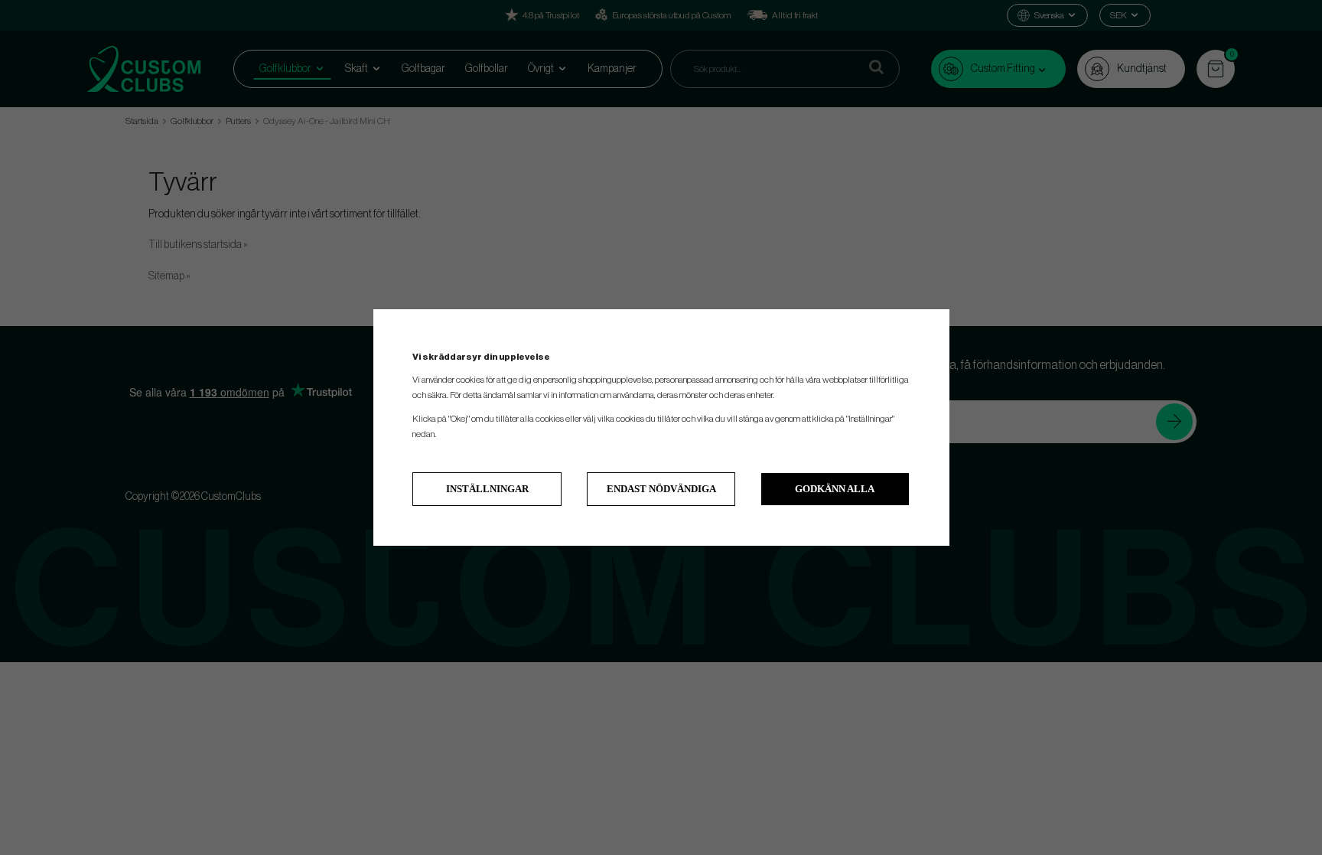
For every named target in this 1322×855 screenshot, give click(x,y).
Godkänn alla (834, 488)
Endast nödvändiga (661, 488)
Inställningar (487, 488)
